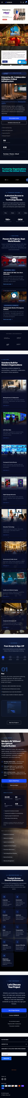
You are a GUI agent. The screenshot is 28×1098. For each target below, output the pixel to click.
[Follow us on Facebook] (2, 1079)
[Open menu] (2, 2)
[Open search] (21, 2)
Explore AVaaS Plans (14, 780)
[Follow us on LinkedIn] (5, 1079)
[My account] (23, 2)
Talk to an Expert (14, 785)
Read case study (7, 284)
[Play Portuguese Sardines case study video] (14, 296)
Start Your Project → (14, 722)
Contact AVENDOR (14, 1015)
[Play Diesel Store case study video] (14, 260)
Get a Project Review (14, 1010)
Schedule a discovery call (14, 122)
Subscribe (6, 1058)
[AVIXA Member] (14, 1069)
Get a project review (14, 118)
